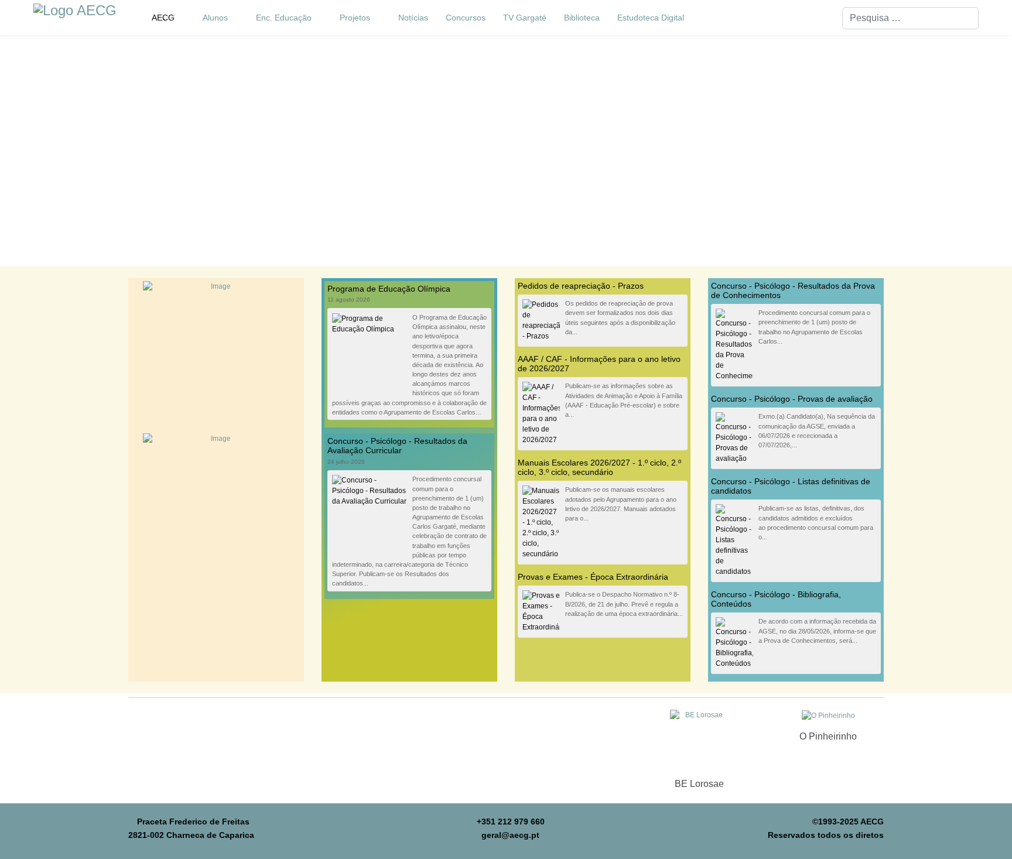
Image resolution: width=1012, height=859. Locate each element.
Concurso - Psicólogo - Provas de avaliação (792, 398)
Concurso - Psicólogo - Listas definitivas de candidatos (790, 486)
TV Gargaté (524, 17)
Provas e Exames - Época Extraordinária (593, 576)
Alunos (215, 17)
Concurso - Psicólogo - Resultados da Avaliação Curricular (397, 445)
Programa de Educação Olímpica (388, 288)
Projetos (355, 17)
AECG (163, 17)
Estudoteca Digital (650, 17)
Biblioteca (582, 17)
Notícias (413, 17)
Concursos (466, 17)
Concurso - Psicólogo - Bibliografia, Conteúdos (776, 599)
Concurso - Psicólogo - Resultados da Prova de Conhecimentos (793, 290)
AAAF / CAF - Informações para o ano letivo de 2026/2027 (599, 363)
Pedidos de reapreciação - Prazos (581, 285)
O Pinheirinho (828, 736)
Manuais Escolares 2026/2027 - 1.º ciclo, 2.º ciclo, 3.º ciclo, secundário (599, 467)
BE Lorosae (699, 784)
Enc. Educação (284, 17)
